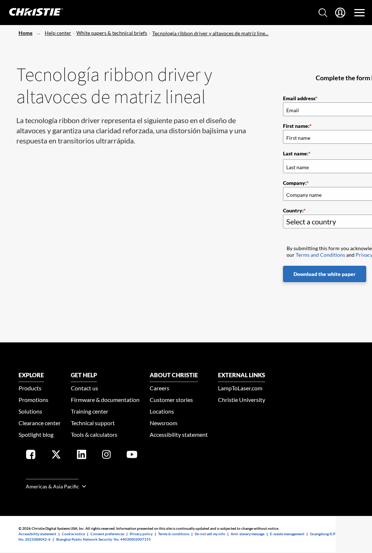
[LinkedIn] (81, 455)
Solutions (30, 411)
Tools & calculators (94, 434)
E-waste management (287, 534)
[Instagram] (106, 455)
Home (25, 33)
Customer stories (171, 399)
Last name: (295, 153)
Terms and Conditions (320, 255)
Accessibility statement (179, 434)
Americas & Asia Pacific (53, 486)
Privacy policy (141, 534)
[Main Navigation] (359, 12)
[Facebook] (31, 455)
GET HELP (84, 374)
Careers (159, 388)
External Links (241, 374)
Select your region (52, 475)
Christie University (241, 399)
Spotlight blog (36, 434)
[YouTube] (131, 455)
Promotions (33, 399)
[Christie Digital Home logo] (32, 12)
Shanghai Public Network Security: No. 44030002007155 (103, 539)
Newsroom (163, 422)
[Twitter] (56, 455)
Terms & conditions (173, 534)
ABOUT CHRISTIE (174, 374)
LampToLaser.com (240, 388)
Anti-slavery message (247, 534)
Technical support (93, 422)
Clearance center (40, 422)
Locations (162, 411)
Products (30, 388)
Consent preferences (107, 534)
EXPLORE (31, 374)
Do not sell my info (210, 534)
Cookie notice (73, 534)
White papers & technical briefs (111, 33)
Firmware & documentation (105, 399)
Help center (58, 33)
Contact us (84, 388)
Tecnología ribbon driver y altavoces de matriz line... (210, 33)
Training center (89, 411)
